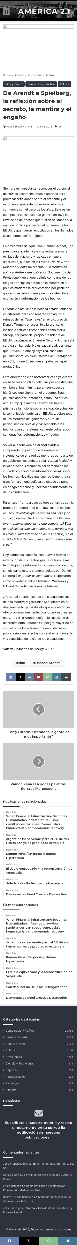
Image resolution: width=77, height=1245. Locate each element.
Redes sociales (15, 1076)
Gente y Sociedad (17, 1037)
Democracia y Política (41, 84)
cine (21, 663)
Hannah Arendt (47, 663)
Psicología (12, 1083)
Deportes (12, 1070)
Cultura (10, 1050)
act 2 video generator (17, 1208)
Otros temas (14, 1057)
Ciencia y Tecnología (19, 1063)
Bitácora (11, 1089)
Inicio (9, 75)
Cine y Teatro (45, 75)
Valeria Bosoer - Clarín (19, 126)
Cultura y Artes (24, 75)
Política (64, 84)
